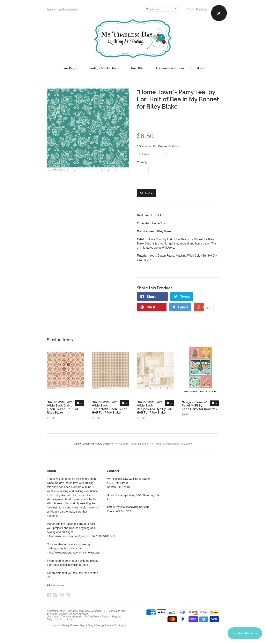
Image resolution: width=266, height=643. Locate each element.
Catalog (59, 619)
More (200, 68)
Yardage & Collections (104, 68)
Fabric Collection (104, 443)
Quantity (142, 162)
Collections (88, 443)
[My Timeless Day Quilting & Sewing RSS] (68, 594)
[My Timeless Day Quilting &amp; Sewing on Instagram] (55, 594)
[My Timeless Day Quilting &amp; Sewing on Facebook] (49, 594)
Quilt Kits (137, 68)
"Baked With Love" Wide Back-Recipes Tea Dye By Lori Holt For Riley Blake (154, 407)
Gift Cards (52, 616)
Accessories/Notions (170, 68)
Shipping (116, 616)
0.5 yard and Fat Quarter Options (157, 146)
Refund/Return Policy (97, 616)
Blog (49, 619)
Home (77, 443)
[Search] (176, 9)
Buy (79, 403)
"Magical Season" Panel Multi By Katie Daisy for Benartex (199, 405)
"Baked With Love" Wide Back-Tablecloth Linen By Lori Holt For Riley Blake (110, 407)
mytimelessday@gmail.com (133, 507)
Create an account (68, 8)
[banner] (133, 38)
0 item (190, 8)
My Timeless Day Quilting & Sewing (85, 625)
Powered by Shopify (115, 625)
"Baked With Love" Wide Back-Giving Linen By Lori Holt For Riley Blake (62, 407)
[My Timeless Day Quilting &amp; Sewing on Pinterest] (62, 594)
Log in (50, 8)
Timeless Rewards (71, 616)
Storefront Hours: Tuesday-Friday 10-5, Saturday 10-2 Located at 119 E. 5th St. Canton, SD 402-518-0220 (86, 612)
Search (70, 619)
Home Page (68, 68)
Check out (202, 8)
